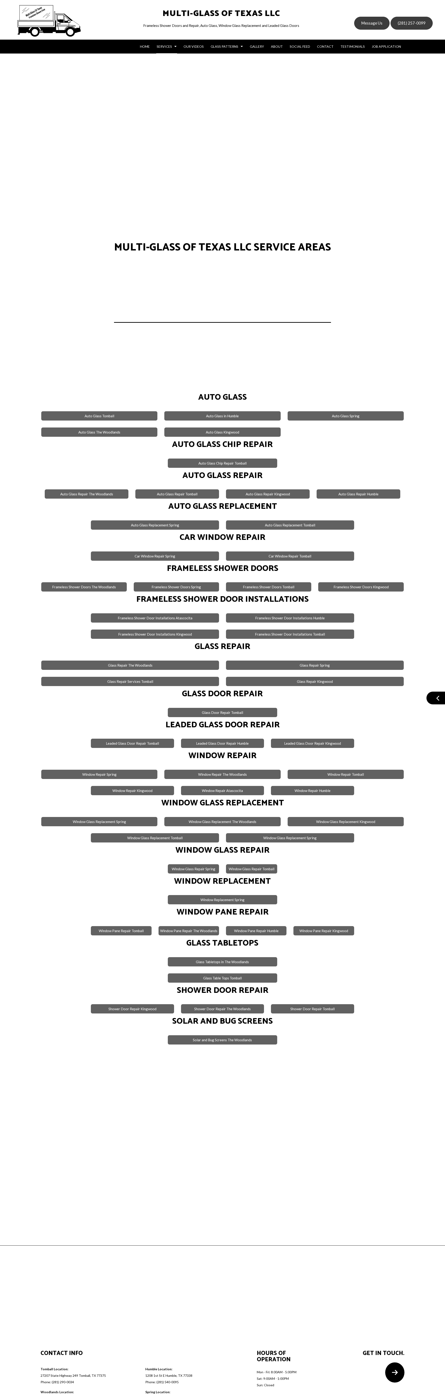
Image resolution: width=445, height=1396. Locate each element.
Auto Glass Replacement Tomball (290, 525)
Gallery (257, 46)
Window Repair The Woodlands (222, 774)
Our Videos (194, 46)
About (277, 46)
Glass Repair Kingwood (315, 681)
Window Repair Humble (313, 790)
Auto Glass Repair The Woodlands (86, 494)
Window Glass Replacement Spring (99, 822)
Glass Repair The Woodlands (130, 665)
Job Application (386, 46)
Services (164, 46)
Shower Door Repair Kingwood (132, 1009)
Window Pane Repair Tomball (121, 931)
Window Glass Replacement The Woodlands (222, 822)
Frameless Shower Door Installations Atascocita (155, 618)
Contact (325, 46)
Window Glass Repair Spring (193, 869)
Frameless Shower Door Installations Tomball (290, 634)
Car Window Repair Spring (155, 556)
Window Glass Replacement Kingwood (345, 822)
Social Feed (300, 46)
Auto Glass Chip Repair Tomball (222, 463)
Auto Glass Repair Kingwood (268, 494)
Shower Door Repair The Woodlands (222, 1009)
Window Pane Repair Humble (256, 931)
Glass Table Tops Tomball (222, 978)
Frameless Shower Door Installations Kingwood (155, 634)
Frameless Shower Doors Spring (176, 587)
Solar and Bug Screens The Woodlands (222, 1040)
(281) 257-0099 (412, 23)
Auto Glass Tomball (99, 416)
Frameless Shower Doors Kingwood (361, 587)
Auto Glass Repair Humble (358, 494)
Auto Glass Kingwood (222, 432)
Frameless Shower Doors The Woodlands (84, 587)
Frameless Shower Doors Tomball (268, 587)
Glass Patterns (224, 46)
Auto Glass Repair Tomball (177, 494)
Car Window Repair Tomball (290, 556)
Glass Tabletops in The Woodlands (222, 962)
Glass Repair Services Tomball (130, 681)
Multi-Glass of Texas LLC (221, 13)
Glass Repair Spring (315, 665)
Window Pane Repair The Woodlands (188, 931)
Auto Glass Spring (345, 416)
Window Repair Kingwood (132, 790)
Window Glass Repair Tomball (251, 869)
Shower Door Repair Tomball (312, 1009)
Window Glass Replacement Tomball (155, 838)
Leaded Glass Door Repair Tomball (132, 743)
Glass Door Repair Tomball (222, 712)
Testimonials (352, 46)
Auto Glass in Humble (222, 416)
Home (145, 46)
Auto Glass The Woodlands (99, 432)
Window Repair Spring (99, 774)
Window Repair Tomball (345, 774)
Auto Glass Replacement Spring (155, 525)
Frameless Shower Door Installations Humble (290, 618)
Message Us (371, 23)
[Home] (49, 21)
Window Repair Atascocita (222, 790)
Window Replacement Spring (222, 900)
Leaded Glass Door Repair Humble (222, 743)
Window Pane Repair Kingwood (323, 931)
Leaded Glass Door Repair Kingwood (312, 743)
